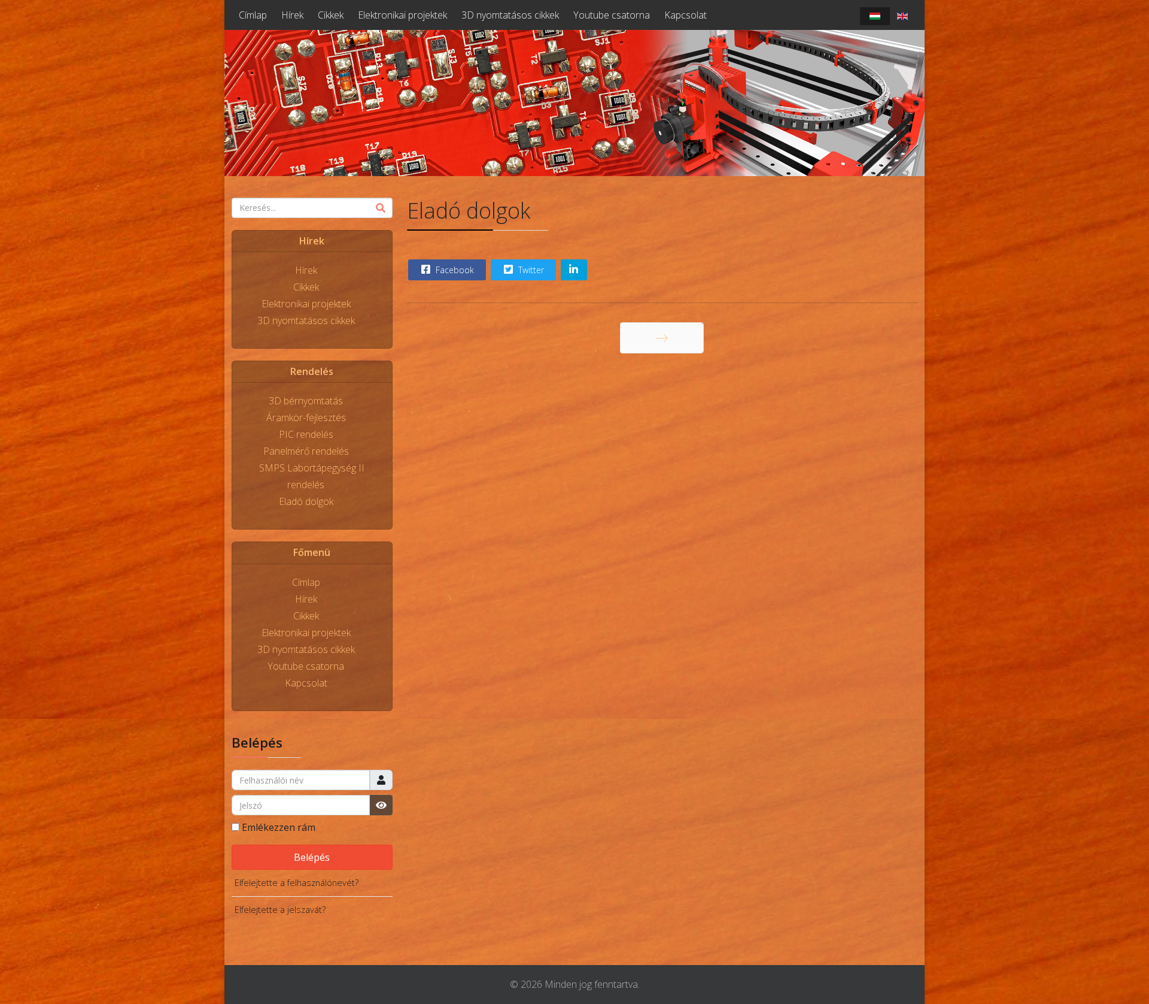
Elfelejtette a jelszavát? (280, 909)
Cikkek (331, 15)
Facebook (453, 270)
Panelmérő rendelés (306, 451)
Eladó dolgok (306, 501)
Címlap (253, 15)
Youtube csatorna (611, 15)
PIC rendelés (306, 434)
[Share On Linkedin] (574, 269)
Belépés (312, 857)
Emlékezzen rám (278, 827)
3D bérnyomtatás (306, 400)
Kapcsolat (685, 15)
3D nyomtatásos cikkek (510, 15)
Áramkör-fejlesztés (306, 417)
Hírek (292, 15)
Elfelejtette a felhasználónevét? (296, 882)
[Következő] (662, 338)
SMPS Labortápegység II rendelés (311, 476)
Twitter (530, 270)
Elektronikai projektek (402, 15)
